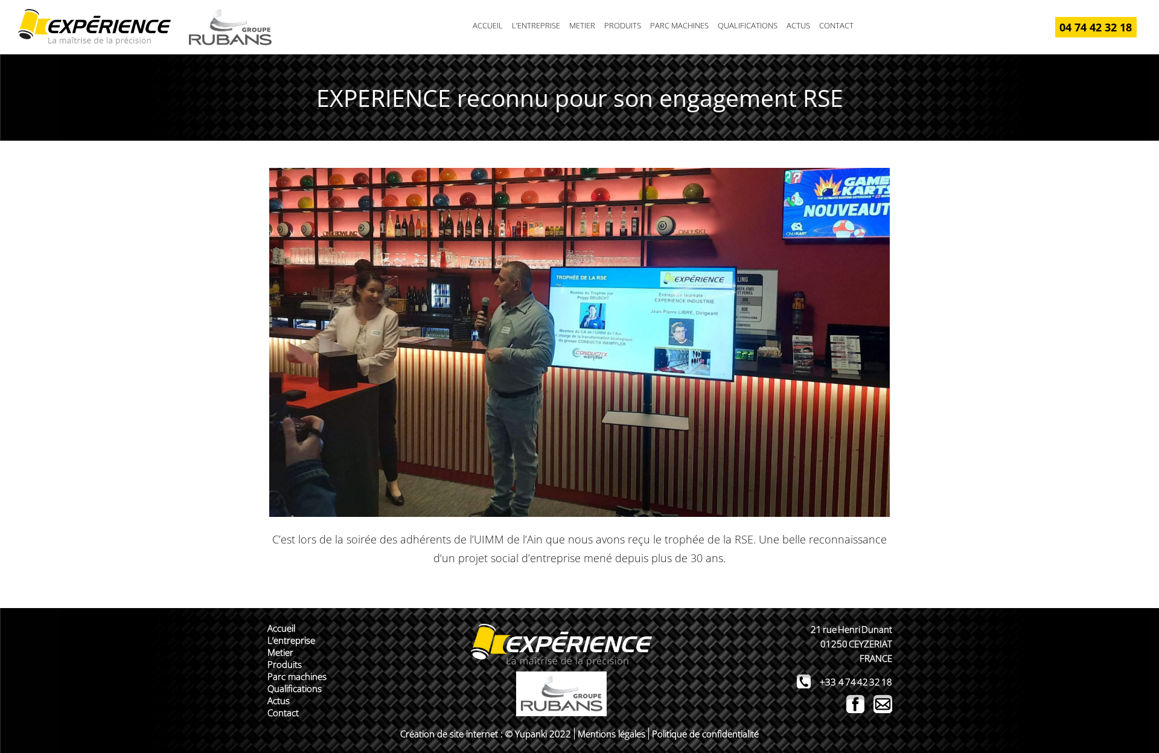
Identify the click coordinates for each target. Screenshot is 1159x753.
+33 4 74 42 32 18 (856, 682)
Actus (798, 25)
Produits (622, 25)
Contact (836, 25)
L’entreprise (536, 25)
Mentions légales (611, 734)
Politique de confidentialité (705, 734)
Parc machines (679, 25)
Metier (582, 25)
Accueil (488, 25)
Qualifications (747, 25)
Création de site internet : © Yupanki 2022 (485, 734)
